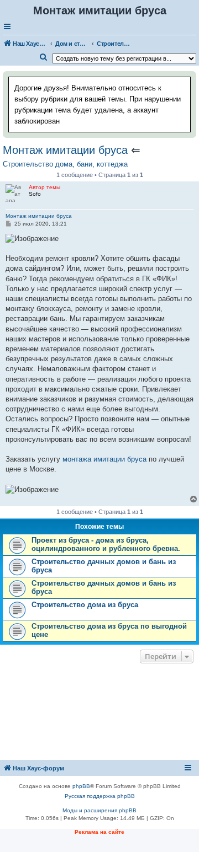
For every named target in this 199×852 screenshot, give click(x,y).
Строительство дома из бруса (85, 605)
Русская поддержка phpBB (100, 796)
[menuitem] (44, 57)
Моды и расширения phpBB (99, 810)
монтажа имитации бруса (104, 459)
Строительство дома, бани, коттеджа (65, 164)
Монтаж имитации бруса (65, 150)
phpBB (81, 786)
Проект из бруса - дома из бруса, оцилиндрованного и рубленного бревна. (106, 544)
